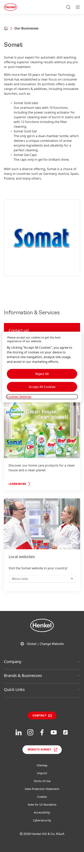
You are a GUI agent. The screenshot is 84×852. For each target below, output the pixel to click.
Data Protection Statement (42, 789)
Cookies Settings (19, 396)
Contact (39, 715)
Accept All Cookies (42, 387)
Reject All (42, 374)
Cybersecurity (42, 820)
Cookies (42, 797)
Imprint (42, 773)
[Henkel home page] (6, 29)
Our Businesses (26, 28)
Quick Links (14, 689)
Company (12, 661)
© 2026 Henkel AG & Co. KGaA (42, 833)
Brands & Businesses (23, 675)
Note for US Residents (42, 804)
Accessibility (42, 812)
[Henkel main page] (10, 7)
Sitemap (42, 765)
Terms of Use (42, 781)
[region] (42, 367)
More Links (20, 579)
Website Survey (39, 749)
